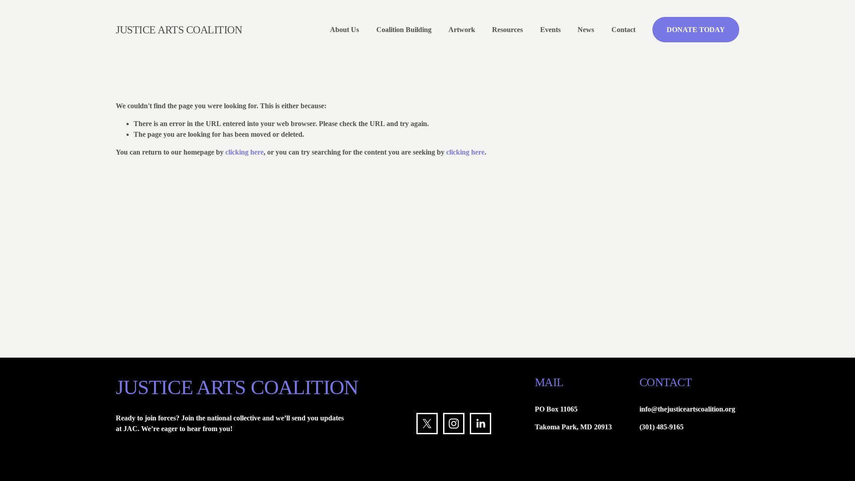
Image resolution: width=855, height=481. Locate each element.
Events (550, 29)
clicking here (244, 152)
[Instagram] (453, 423)
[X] (427, 423)
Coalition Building (404, 29)
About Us (344, 29)
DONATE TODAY (696, 29)
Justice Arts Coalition (179, 30)
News (586, 29)
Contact (623, 29)
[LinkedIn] (480, 423)
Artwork (461, 29)
